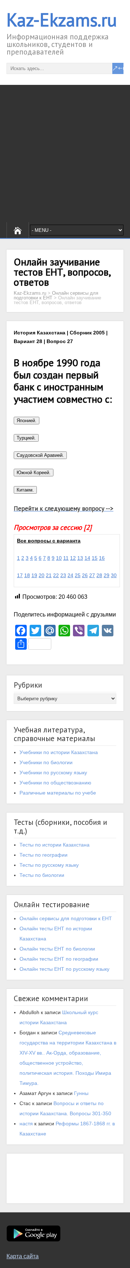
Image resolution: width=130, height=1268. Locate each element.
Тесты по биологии (42, 875)
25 (78, 575)
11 (66, 558)
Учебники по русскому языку (53, 772)
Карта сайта (22, 1256)
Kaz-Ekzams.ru (61, 19)
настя (26, 1123)
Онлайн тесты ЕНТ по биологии (57, 949)
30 (114, 575)
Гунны (81, 1093)
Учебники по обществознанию (55, 783)
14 (87, 558)
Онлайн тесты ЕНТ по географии (59, 959)
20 (41, 575)
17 (20, 575)
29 (106, 575)
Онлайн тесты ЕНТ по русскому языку (64, 969)
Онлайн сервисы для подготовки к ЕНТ (66, 918)
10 (59, 558)
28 (99, 575)
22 (56, 575)
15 (95, 558)
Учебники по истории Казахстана (59, 752)
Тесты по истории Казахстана (55, 845)
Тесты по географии (44, 855)
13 (80, 558)
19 (34, 575)
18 (27, 575)
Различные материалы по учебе (58, 793)
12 (73, 558)
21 (49, 575)
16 (102, 558)
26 (85, 575)
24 (70, 575)
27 (92, 575)
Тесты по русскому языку (49, 865)
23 (63, 575)
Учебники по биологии (46, 762)
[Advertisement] (65, 153)
